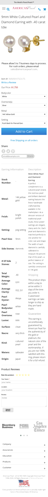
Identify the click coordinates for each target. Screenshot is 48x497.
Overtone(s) (6, 101)
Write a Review (8, 82)
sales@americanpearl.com (24, 69)
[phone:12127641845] (39, 8)
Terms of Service (36, 478)
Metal (4, 110)
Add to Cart (24, 131)
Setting (4, 119)
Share (30, 156)
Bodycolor (6, 92)
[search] (8, 8)
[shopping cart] (45, 8)
